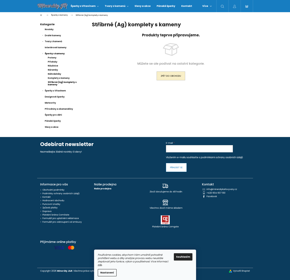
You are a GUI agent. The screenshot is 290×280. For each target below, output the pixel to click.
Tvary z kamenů (53, 41)
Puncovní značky (51, 204)
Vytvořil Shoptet (241, 271)
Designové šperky (55, 96)
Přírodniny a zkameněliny (59, 108)
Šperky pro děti (53, 114)
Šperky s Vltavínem (55, 90)
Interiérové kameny (55, 47)
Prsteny (52, 57)
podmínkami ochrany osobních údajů (222, 157)
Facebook (212, 196)
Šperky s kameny (55, 53)
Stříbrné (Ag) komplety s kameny (62, 83)
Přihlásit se (176, 167)
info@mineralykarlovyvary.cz (222, 189)
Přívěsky (52, 61)
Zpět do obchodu (171, 75)
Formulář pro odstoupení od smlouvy (62, 221)
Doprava (46, 211)
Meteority (50, 102)
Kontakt (46, 196)
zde (100, 265)
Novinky (49, 29)
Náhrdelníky (54, 73)
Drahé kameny (53, 35)
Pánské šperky (53, 120)
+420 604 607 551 (216, 192)
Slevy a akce (51, 127)
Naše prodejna (102, 189)
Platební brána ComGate (55, 214)
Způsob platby (50, 207)
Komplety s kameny (59, 78)
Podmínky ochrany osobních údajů (60, 193)
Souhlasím (183, 257)
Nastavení (107, 272)
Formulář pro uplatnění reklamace (60, 218)
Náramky (53, 69)
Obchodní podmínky (53, 189)
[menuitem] (85, 6)
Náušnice (53, 65)
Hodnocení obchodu (53, 200)
